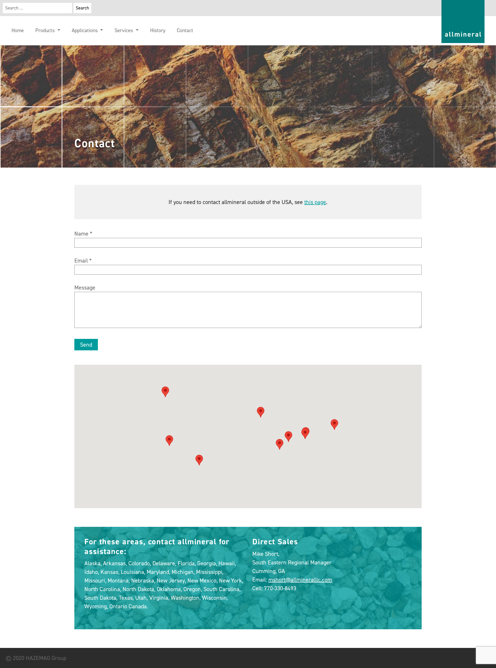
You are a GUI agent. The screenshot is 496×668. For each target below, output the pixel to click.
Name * (83, 233)
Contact (185, 30)
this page (315, 202)
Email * (83, 260)
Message (84, 287)
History (157, 30)
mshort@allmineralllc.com (300, 579)
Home (17, 30)
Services (124, 30)
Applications (85, 30)
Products (45, 30)
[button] (165, 392)
